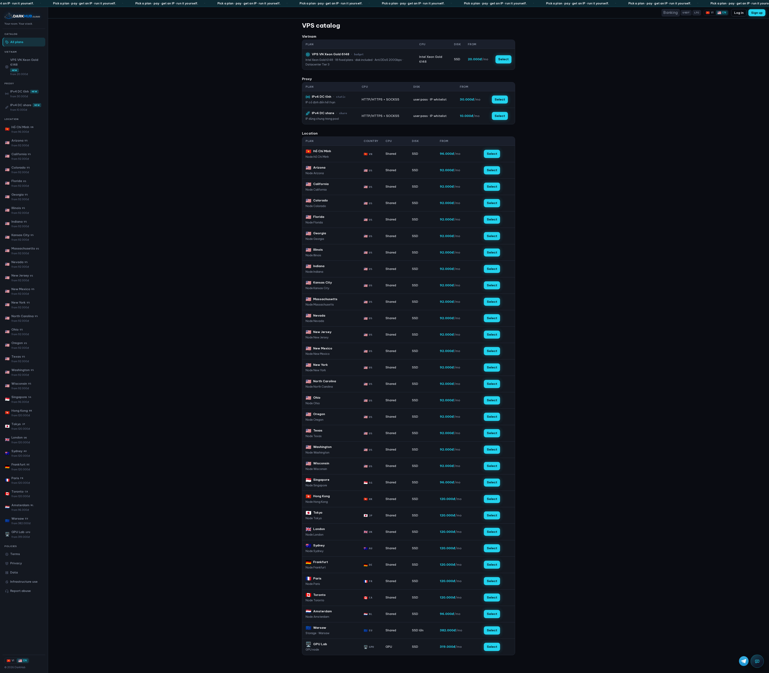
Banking (670, 12)
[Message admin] (757, 661)
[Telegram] (744, 661)
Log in (739, 13)
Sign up (757, 13)
